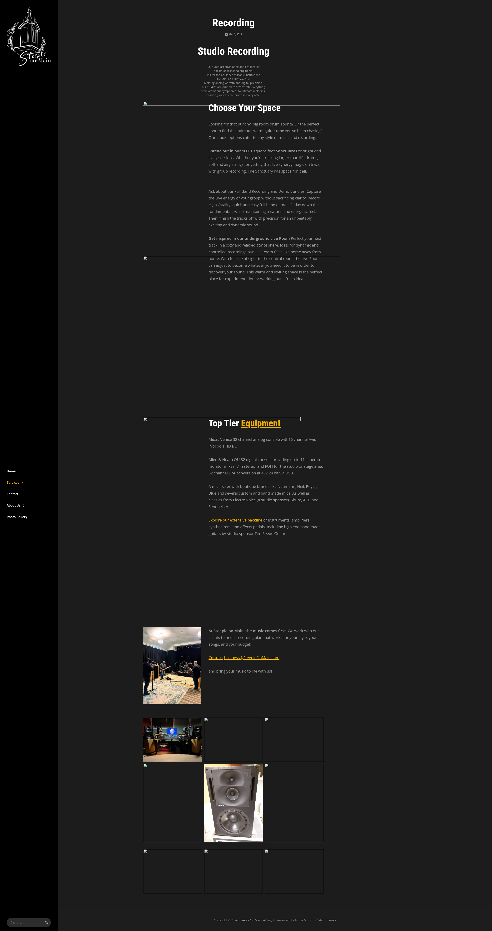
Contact (12, 494)
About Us (13, 505)
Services (13, 482)
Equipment (261, 423)
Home (11, 471)
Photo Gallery (17, 516)
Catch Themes (326, 920)
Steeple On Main (250, 920)
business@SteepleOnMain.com (251, 657)
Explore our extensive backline (235, 520)
